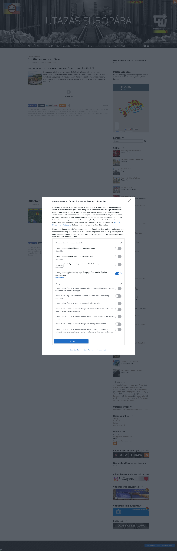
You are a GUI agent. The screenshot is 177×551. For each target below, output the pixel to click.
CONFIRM (71, 341)
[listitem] (88, 243)
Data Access (88, 350)
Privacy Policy (102, 350)
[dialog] (88, 275)
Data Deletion (75, 350)
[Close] (130, 201)
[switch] (118, 248)
